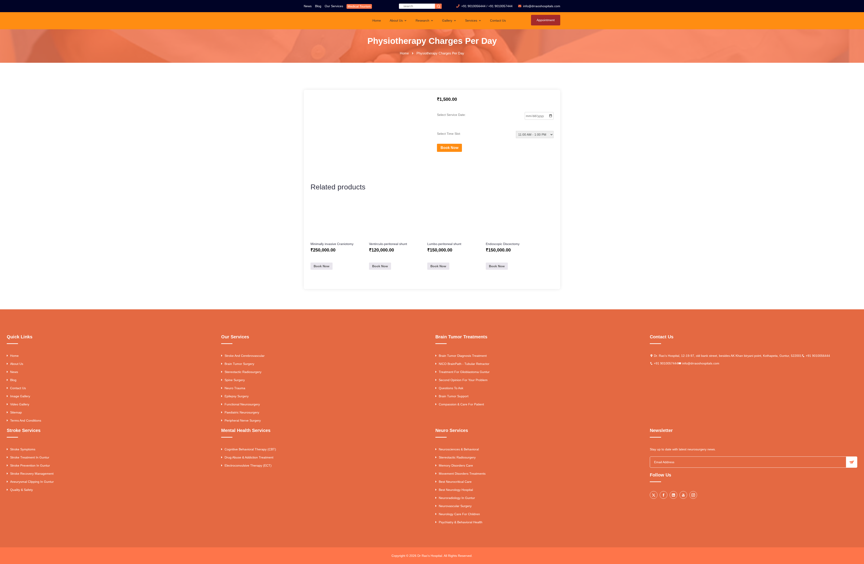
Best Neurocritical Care (455, 481)
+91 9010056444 (473, 6)
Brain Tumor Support (453, 396)
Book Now (449, 148)
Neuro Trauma (235, 388)
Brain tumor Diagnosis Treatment (463, 355)
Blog (318, 6)
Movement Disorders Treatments (462, 473)
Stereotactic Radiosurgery (243, 372)
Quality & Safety (21, 490)
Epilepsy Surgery (237, 396)
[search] (438, 6)
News (308, 6)
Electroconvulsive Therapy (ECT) (248, 465)
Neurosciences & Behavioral (459, 449)
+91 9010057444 (500, 6)
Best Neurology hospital (456, 490)
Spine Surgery (235, 380)
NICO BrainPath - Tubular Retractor (464, 364)
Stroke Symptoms (22, 449)
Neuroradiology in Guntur (457, 498)
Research (423, 20)
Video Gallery (19, 404)
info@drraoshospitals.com (700, 363)
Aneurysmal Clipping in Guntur (32, 481)
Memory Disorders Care (456, 465)
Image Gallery (20, 396)
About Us (397, 20)
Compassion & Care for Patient (461, 404)
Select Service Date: (451, 115)
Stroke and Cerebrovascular (245, 355)
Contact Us (498, 20)
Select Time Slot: (449, 133)
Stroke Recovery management (32, 473)
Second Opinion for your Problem (463, 380)
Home (376, 20)
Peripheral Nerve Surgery (243, 420)
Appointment (546, 20)
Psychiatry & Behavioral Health (460, 522)
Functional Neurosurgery (242, 404)
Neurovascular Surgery (455, 506)
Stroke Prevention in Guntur (30, 465)
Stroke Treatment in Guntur (29, 457)
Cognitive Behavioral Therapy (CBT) (250, 449)
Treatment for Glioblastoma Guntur (464, 372)
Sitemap (16, 412)
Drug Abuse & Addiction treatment (249, 457)
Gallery (447, 20)
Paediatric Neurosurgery (242, 412)
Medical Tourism (359, 6)
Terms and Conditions (25, 420)
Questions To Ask (451, 388)
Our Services (334, 6)
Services (471, 20)
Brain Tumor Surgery (239, 364)
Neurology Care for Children (459, 514)
